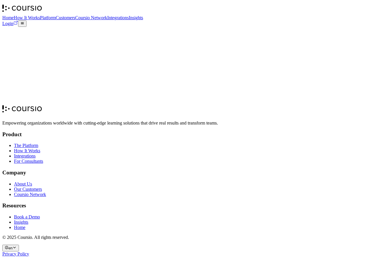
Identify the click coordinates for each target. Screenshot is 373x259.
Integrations (118, 17)
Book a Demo (41, 106)
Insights (136, 17)
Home (8, 17)
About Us (23, 183)
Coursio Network (91, 17)
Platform (48, 17)
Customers (65, 17)
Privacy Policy (15, 253)
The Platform (26, 145)
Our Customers (28, 189)
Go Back (52, 83)
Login (7, 23)
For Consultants (28, 161)
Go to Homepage (23, 82)
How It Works (27, 17)
